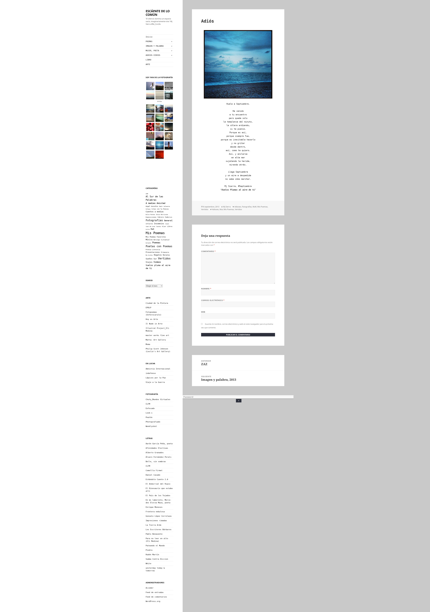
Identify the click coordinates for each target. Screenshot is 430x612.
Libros (169, 226)
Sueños (149, 259)
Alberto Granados (155, 453)
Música (149, 239)
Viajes (149, 262)
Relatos (166, 255)
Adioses (237, 206)
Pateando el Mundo (155, 546)
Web (203, 312)
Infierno (149, 224)
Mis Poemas (155, 233)
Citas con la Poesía (160, 209)
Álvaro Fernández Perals (158, 457)
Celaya (148, 209)
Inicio (149, 37)
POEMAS (149, 41)
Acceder (150, 588)
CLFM (148, 404)
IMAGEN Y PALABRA (155, 46)
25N (147, 193)
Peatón (149, 417)
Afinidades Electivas (157, 448)
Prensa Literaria (153, 249)
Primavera (165, 252)
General (168, 220)
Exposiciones (151, 217)
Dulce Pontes (150, 214)
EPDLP (148, 308)
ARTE (148, 64)
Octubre (148, 243)
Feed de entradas (155, 592)
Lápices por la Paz (156, 378)
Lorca (148, 229)
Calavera (167, 206)
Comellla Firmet (154, 470)
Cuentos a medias (155, 211)
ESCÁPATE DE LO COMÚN (158, 13)
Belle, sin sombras (156, 461)
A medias (151, 203)
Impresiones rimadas (156, 521)
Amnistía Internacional (158, 369)
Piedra (149, 550)
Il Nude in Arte (154, 324)
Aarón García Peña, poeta (159, 444)
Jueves (158, 226)
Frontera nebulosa (155, 512)
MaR (152, 229)
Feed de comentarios (156, 597)
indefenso (151, 373)
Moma (148, 344)
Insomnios (159, 223)
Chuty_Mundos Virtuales (158, 399)
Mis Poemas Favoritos (156, 237)
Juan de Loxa (150, 226)
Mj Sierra (227, 206)
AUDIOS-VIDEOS (153, 55)
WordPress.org (153, 601)
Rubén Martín (152, 555)
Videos (157, 262)
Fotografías (154, 220)
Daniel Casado (153, 475)
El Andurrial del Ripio (158, 484)
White (148, 563)
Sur (155, 259)
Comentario (208, 251)
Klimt (164, 226)
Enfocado (150, 408)
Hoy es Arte (152, 319)
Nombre (206, 288)
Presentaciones (153, 252)
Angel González (152, 206)
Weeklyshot (151, 426)
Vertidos (164, 258)
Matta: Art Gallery (156, 340)
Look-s (149, 413)
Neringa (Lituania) (162, 240)
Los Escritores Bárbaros (158, 529)
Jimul (167, 224)
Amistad (161, 203)
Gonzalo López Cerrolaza (158, 516)
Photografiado (153, 422)
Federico (168, 217)
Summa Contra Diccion (157, 559)
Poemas (156, 242)
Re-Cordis (149, 255)
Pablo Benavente (154, 534)
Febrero (161, 217)
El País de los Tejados (158, 495)
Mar (221, 209)
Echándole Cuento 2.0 (157, 479)
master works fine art (157, 335)
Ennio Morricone (162, 214)
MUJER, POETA (152, 51)
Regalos (158, 255)
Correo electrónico (213, 300)
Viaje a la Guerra (155, 382)
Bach (160, 206)
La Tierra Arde (153, 525)
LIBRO (148, 60)
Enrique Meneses (154, 507)
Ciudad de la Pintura (157, 303)
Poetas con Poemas (159, 246)
